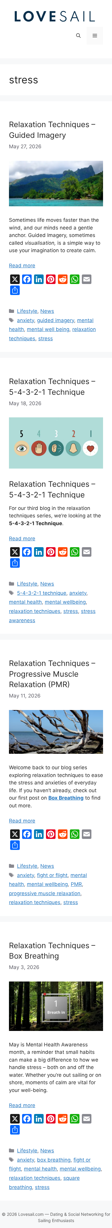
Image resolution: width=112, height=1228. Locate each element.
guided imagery (55, 320)
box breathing (53, 1160)
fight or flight (52, 875)
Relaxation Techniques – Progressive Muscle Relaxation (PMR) (52, 674)
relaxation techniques (34, 611)
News (47, 311)
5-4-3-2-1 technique (41, 593)
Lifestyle (27, 311)
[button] (78, 36)
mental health (25, 602)
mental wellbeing (65, 602)
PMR (76, 884)
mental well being (48, 329)
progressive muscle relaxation (44, 893)
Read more (22, 266)
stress (45, 338)
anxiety (25, 320)
